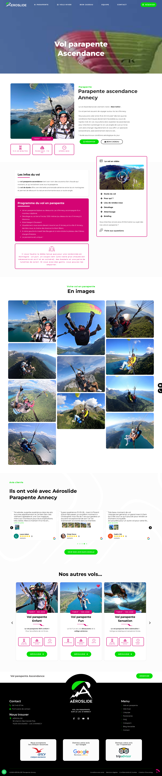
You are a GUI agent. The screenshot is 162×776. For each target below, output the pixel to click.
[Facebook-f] (74, 718)
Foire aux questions (114, 231)
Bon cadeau (86, 5)
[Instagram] (79, 718)
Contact (122, 5)
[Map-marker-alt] (88, 718)
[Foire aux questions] (101, 230)
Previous (10, 526)
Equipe (105, 5)
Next (148, 526)
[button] (121, 177)
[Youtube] (83, 718)
